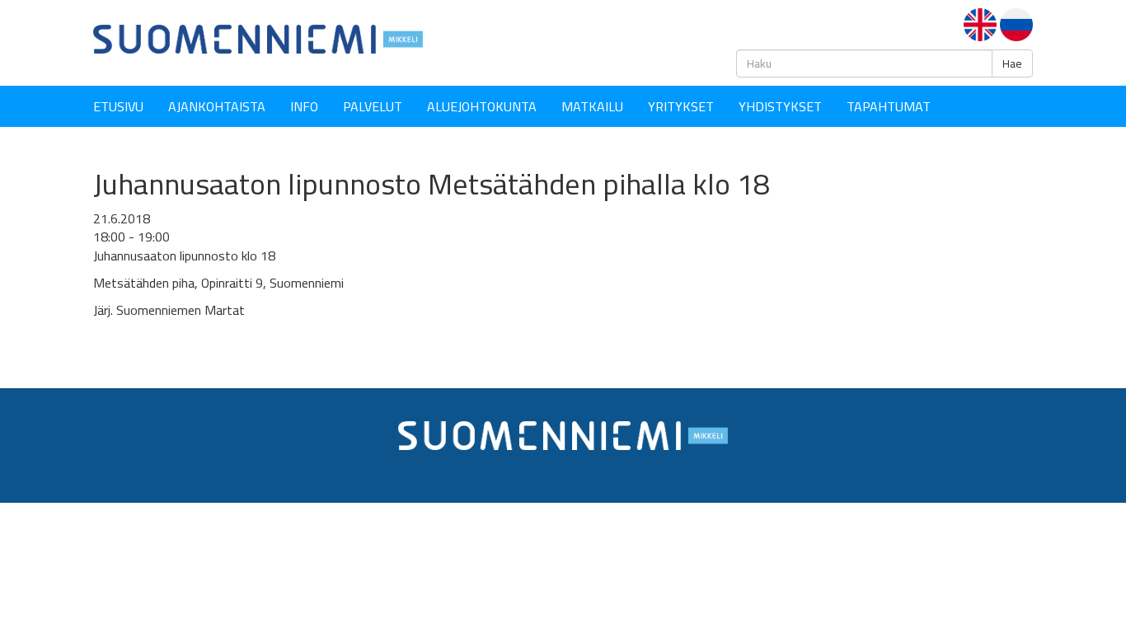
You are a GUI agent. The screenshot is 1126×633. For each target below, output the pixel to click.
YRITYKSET (681, 106)
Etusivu (118, 106)
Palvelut (372, 106)
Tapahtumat (889, 106)
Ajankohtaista (216, 106)
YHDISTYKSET (780, 106)
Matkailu (592, 106)
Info (304, 106)
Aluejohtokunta (482, 106)
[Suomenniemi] (258, 38)
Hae (1012, 63)
